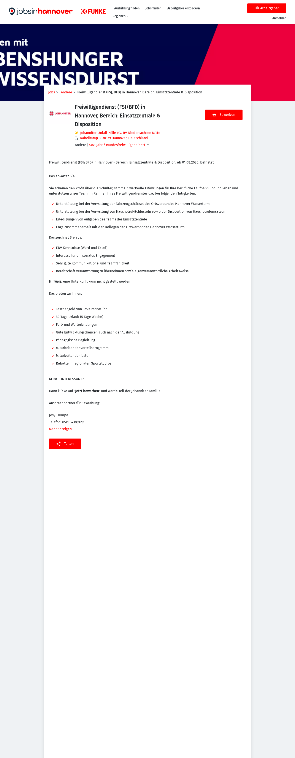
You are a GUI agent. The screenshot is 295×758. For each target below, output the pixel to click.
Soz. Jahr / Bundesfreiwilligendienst (117, 145)
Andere (66, 92)
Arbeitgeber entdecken (183, 8)
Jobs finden (153, 8)
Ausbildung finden (127, 8)
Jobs (51, 92)
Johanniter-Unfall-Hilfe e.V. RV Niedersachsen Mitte (120, 133)
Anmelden (279, 18)
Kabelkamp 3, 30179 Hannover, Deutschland (114, 138)
